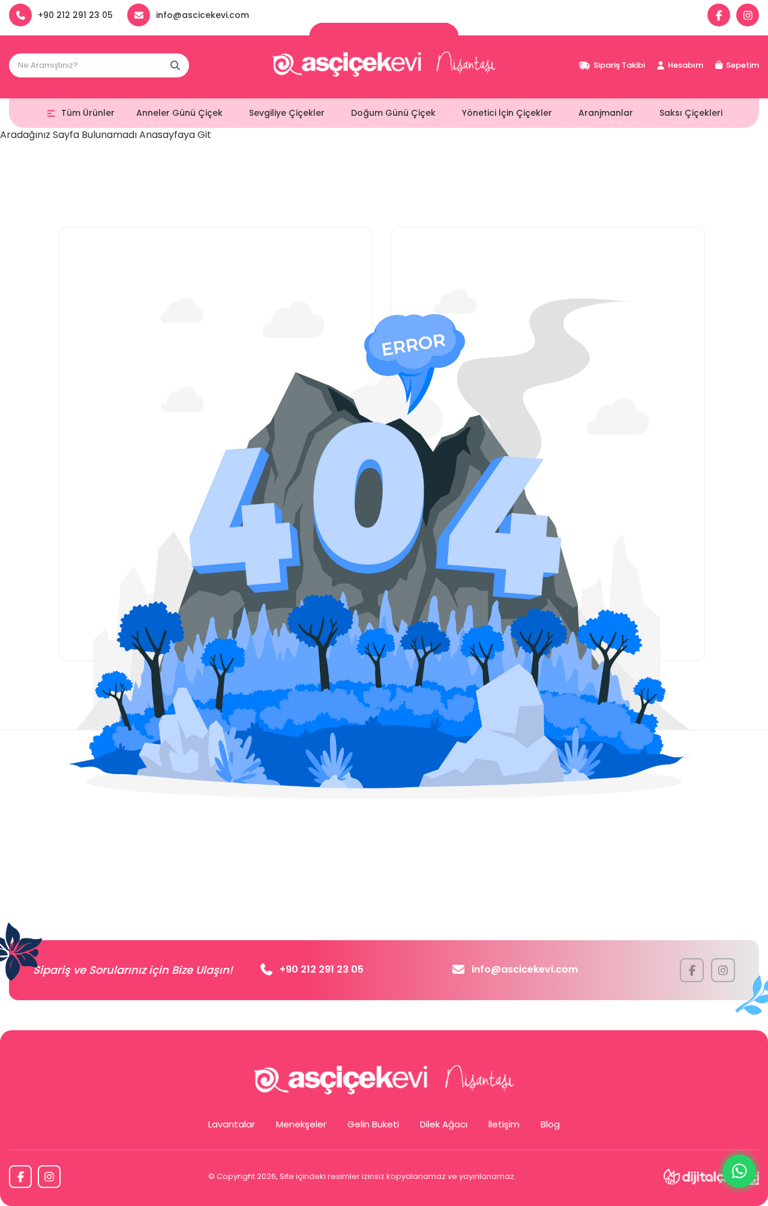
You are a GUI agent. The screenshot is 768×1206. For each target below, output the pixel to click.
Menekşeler (301, 1124)
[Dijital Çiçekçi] (711, 1176)
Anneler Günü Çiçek (179, 113)
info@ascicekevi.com (525, 969)
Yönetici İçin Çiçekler (507, 113)
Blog (550, 1124)
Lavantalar (231, 1124)
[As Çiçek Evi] (384, 65)
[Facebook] (718, 15)
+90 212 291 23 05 (322, 969)
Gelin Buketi (373, 1124)
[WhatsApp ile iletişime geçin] (739, 1171)
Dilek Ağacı (443, 1124)
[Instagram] (747, 15)
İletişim (504, 1124)
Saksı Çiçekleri (690, 113)
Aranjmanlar (605, 113)
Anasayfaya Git (175, 135)
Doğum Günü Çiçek (393, 113)
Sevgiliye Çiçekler (287, 113)
